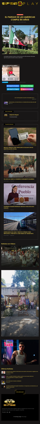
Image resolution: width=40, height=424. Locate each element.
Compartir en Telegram (14, 89)
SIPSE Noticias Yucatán (20, 82)
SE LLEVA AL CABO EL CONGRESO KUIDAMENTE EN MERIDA (19, 179)
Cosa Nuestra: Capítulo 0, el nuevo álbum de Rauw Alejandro (14, 366)
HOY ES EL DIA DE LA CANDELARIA (8, 338)
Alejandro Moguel (14, 114)
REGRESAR (20, 392)
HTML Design (24, 416)
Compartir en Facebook (14, 85)
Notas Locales (20, 14)
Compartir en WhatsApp (27, 85)
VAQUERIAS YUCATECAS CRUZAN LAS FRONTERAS (11, 268)
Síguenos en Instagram (27, 89)
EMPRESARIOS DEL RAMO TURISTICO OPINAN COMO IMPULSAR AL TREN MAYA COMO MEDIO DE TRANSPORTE (18, 232)
